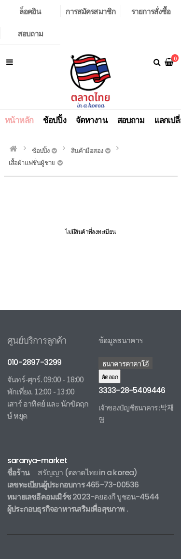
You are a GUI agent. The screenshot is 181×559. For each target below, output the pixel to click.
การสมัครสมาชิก (90, 10)
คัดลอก (109, 376)
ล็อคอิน (30, 10)
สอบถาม (30, 33)
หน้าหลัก (19, 119)
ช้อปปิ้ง (54, 119)
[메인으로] (13, 148)
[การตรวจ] (157, 61)
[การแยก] (9, 61)
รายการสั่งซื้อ (151, 10)
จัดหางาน (92, 119)
